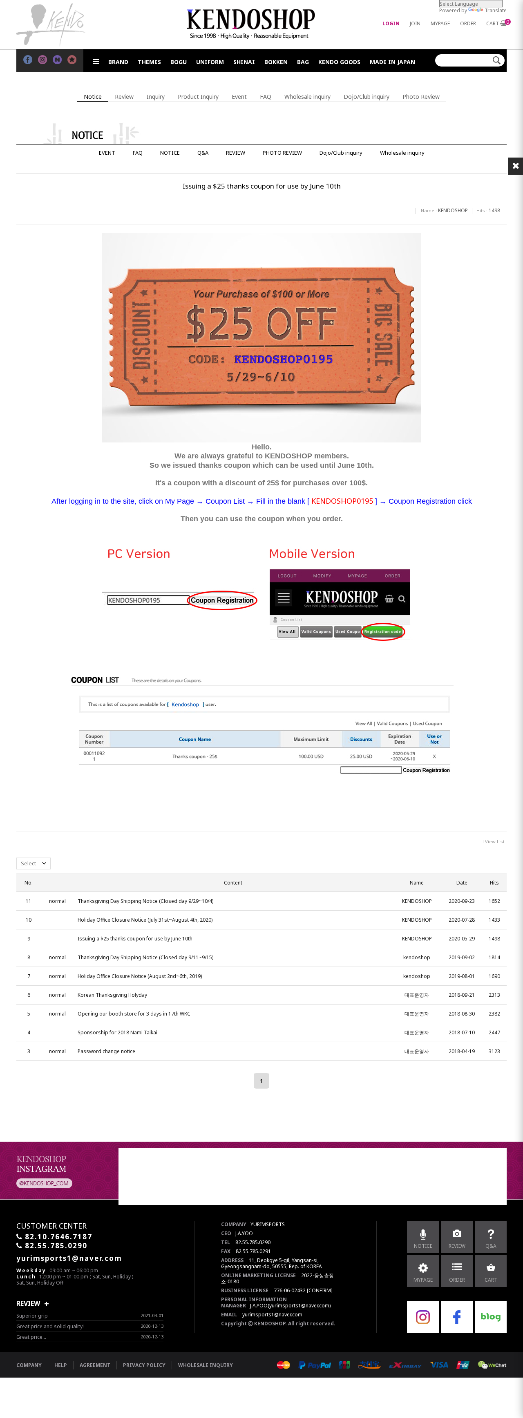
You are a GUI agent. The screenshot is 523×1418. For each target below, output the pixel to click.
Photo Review (421, 96)
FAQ (265, 96)
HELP (60, 1365)
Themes (149, 62)
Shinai (244, 62)
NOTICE (170, 152)
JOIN (415, 23)
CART (492, 23)
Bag (303, 62)
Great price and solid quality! (50, 1326)
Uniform (210, 62)
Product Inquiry (198, 96)
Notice (93, 96)
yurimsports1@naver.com (272, 1314)
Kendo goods (339, 62)
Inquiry (156, 96)
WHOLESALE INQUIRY (205, 1365)
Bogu (178, 62)
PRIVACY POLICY (144, 1365)
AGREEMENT (95, 1365)
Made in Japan (392, 62)
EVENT (107, 152)
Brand (118, 62)
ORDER (468, 23)
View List (495, 842)
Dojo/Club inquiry (366, 96)
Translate (496, 10)
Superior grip (32, 1315)
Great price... (31, 1337)
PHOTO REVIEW (282, 152)
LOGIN (391, 23)
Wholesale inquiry (307, 96)
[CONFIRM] (320, 1290)
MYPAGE (440, 23)
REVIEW (235, 152)
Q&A (202, 152)
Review (124, 96)
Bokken (276, 62)
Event (239, 96)
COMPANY (29, 1365)
